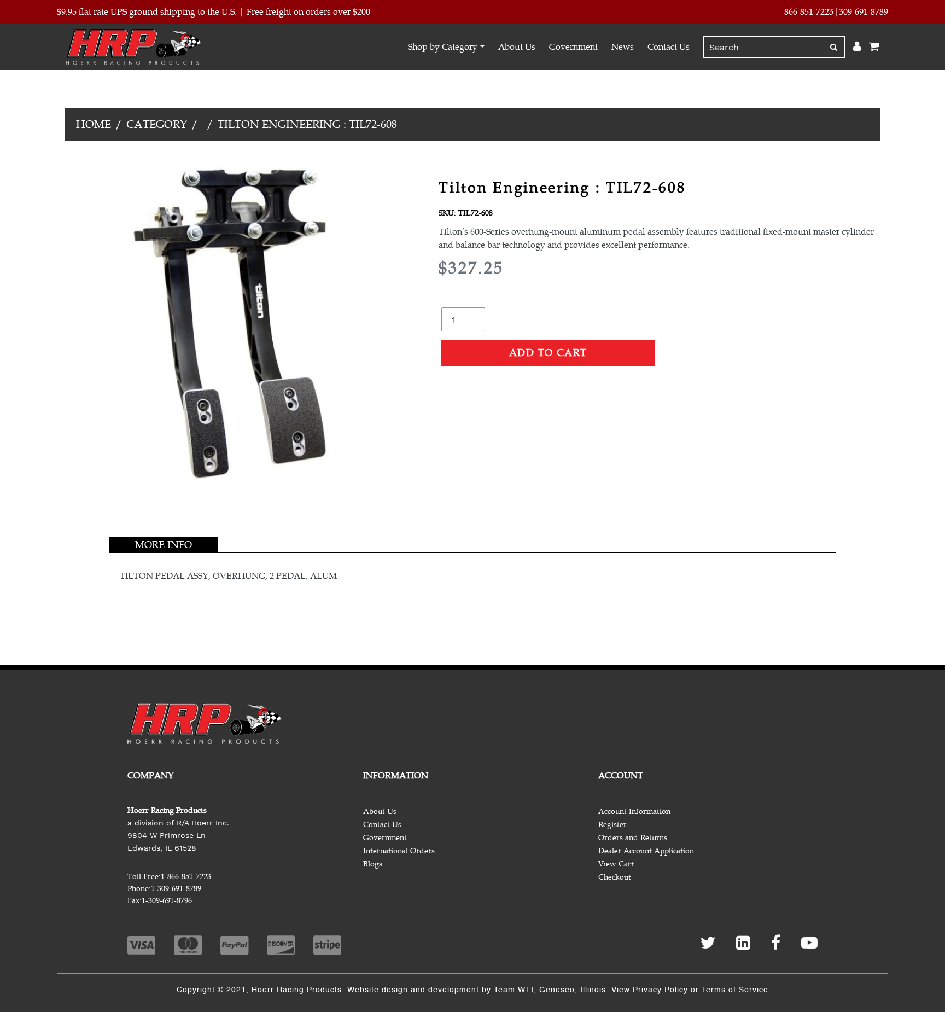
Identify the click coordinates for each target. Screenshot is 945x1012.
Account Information (634, 811)
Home (93, 124)
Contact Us (669, 47)
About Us (516, 47)
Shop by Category (442, 47)
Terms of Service (735, 990)
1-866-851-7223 (186, 876)
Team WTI (514, 990)
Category (156, 124)
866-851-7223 (808, 12)
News (622, 47)
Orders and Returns (632, 837)
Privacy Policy (660, 990)
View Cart (616, 864)
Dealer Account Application (646, 851)
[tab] (163, 544)
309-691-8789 (863, 12)
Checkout (614, 877)
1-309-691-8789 (176, 888)
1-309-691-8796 (167, 900)
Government (573, 47)
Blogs (372, 864)
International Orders (399, 851)
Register (612, 824)
